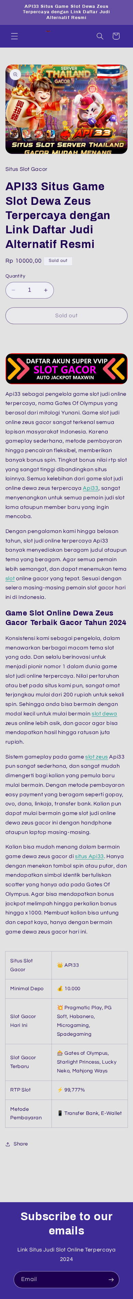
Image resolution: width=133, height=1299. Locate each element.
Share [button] (21, 1143)
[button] (14, 36)
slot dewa (104, 713)
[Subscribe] (111, 1279)
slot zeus (96, 757)
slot (10, 578)
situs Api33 (89, 856)
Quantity (15, 276)
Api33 (90, 488)
